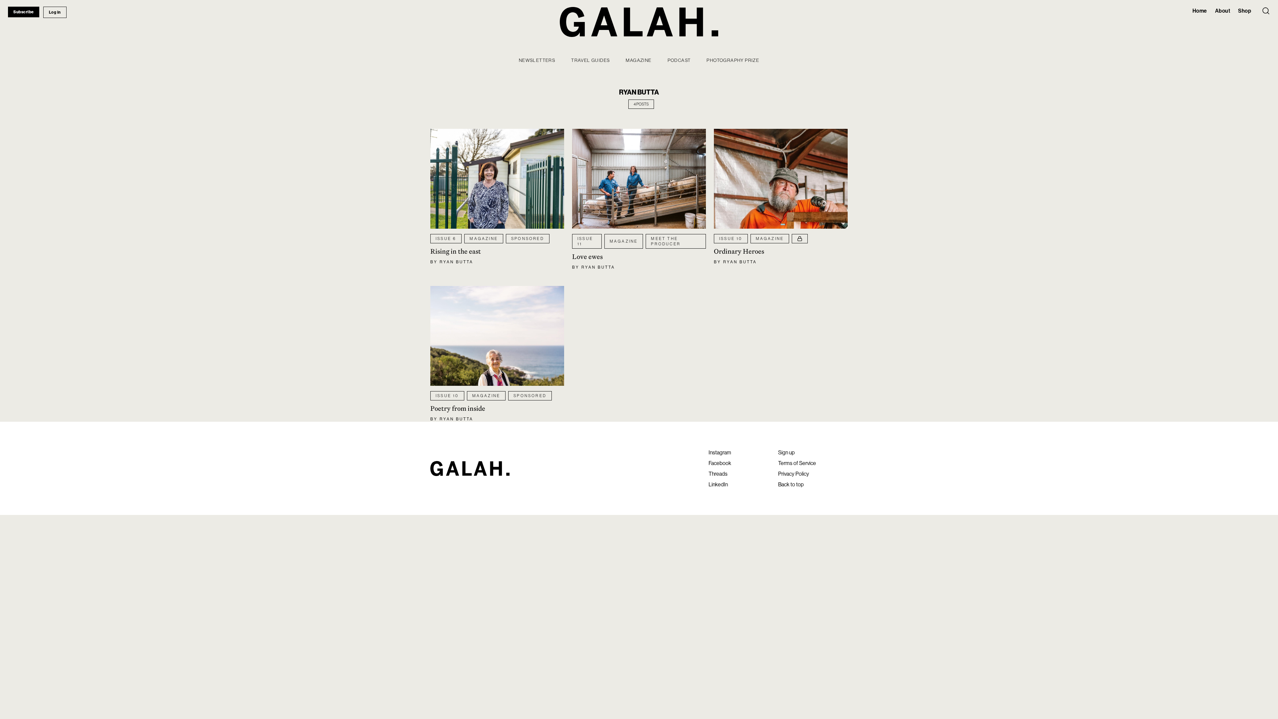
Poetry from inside (457, 408)
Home (1199, 10)
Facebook (720, 463)
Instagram (720, 452)
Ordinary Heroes (739, 251)
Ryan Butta (457, 261)
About (1222, 10)
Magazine (638, 60)
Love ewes (587, 256)
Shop (1244, 10)
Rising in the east (455, 251)
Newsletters (537, 60)
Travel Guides (590, 60)
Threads (718, 473)
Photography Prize (733, 60)
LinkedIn (718, 484)
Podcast (679, 60)
